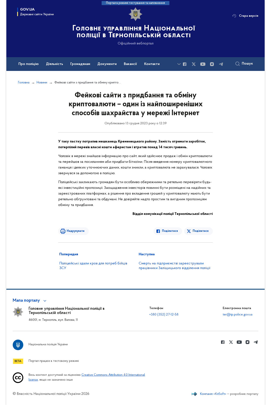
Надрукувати (75, 231)
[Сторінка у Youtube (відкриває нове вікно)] (202, 64)
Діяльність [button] (54, 64)
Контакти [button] (152, 64)
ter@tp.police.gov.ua (237, 314)
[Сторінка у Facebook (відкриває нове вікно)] (184, 64)
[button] (30, 300)
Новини (42, 82)
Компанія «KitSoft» (213, 394)
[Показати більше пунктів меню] (179, 64)
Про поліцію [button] (28, 64)
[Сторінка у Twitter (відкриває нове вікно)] (193, 64)
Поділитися (170, 231)
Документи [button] (107, 64)
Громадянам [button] (80, 64)
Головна (23, 82)
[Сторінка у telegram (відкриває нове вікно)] (221, 64)
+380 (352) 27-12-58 (163, 314)
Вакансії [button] (130, 64)
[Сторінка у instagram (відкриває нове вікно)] (211, 64)
